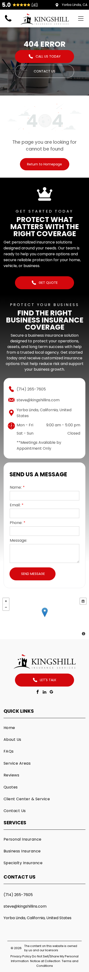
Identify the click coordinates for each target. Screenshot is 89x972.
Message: (18, 540)
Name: (16, 487)
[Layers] (83, 601)
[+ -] (44, 617)
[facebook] (38, 692)
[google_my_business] (51, 692)
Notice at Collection (45, 961)
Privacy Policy (20, 956)
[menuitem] (44, 727)
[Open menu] (81, 18)
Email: (15, 505)
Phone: (16, 522)
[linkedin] (45, 692)
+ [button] (6, 601)
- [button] (6, 607)
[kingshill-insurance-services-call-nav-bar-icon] (8, 21)
